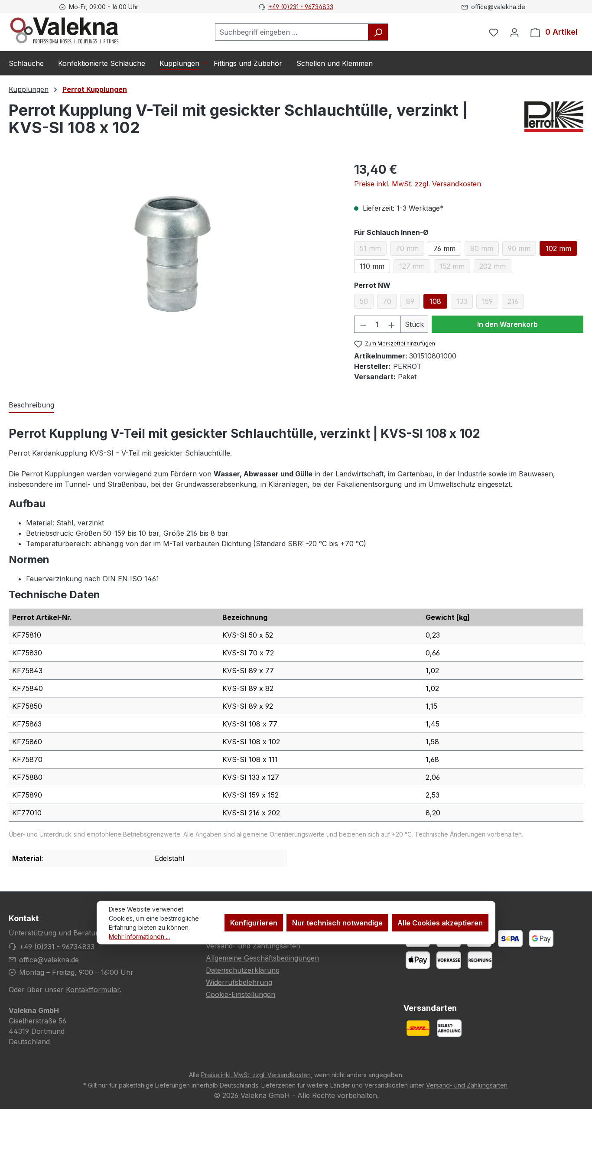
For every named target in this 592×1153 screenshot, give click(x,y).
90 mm (522, 250)
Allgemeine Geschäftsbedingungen (262, 958)
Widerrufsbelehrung (239, 982)
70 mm (410, 250)
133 (464, 303)
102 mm (558, 248)
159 (490, 303)
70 (390, 303)
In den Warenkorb (507, 324)
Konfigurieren (253, 922)
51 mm (373, 250)
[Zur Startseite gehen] (64, 30)
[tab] (31, 405)
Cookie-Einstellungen (240, 994)
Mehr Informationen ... (139, 936)
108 (435, 301)
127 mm (414, 267)
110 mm (372, 266)
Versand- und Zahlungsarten (253, 945)
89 (413, 303)
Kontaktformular (93, 989)
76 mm (444, 248)
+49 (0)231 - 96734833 (300, 6)
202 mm (495, 267)
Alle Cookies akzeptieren (440, 922)
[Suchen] (378, 32)
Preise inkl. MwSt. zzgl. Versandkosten (417, 183)
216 (515, 303)
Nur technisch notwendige (337, 922)
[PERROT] (553, 122)
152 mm (454, 267)
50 (367, 303)
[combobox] (291, 32)
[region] (172, 253)
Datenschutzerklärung (243, 970)
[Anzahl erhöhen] (392, 324)
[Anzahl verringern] (363, 324)
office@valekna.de (49, 959)
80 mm (484, 250)
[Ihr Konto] (514, 32)
